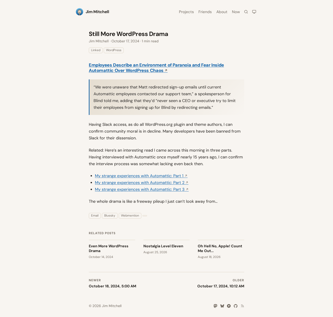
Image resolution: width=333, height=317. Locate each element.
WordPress (113, 50)
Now (236, 11)
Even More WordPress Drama (108, 248)
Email (95, 215)
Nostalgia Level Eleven (163, 246)
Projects (186, 11)
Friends (205, 11)
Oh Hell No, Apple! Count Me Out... (220, 248)
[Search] (246, 12)
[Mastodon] (215, 306)
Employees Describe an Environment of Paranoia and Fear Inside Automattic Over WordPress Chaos (156, 68)
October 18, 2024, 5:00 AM (112, 286)
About (221, 11)
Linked (95, 50)
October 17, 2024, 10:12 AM (220, 286)
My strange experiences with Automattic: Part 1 (139, 176)
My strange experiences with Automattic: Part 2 (139, 182)
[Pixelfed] (229, 306)
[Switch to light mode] (254, 12)
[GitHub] (235, 306)
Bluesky (109, 215)
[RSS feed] (242, 306)
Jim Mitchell (99, 41)
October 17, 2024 (125, 41)
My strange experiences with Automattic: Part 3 (140, 189)
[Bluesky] (222, 306)
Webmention (130, 215)
